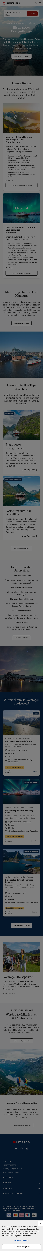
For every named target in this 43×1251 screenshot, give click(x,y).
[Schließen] (40, 1223)
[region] (21, 1235)
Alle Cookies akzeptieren (21, 1247)
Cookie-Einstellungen (21, 1240)
